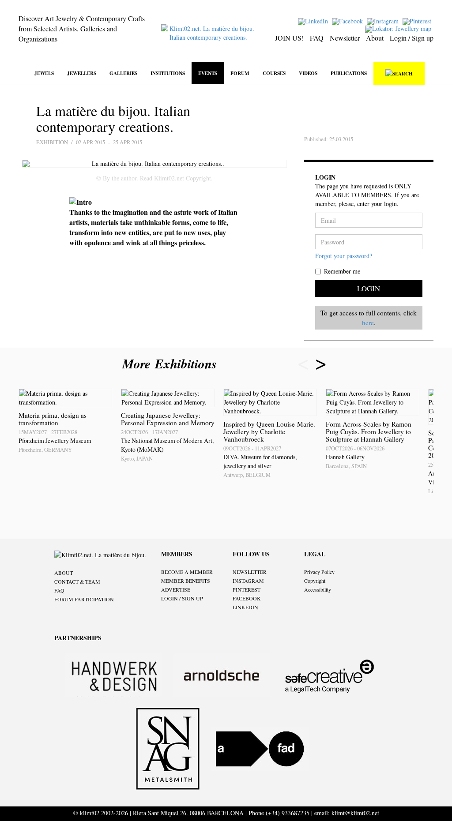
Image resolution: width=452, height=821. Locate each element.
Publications (349, 73)
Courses (274, 73)
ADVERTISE (175, 589)
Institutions (168, 73)
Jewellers (81, 73)
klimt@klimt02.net (355, 813)
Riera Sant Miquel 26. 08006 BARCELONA (188, 813)
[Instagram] (384, 20)
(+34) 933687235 (287, 813)
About (375, 37)
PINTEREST (246, 589)
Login (368, 288)
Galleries (123, 73)
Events (207, 73)
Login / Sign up (411, 37)
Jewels (44, 73)
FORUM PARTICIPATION (84, 599)
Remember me (342, 271)
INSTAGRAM (248, 580)
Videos (308, 73)
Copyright (314, 580)
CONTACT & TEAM (77, 581)
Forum (239, 73)
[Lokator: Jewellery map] (399, 28)
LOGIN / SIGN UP (182, 598)
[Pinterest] (418, 20)
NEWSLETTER (250, 571)
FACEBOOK (247, 598)
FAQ (317, 37)
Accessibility (317, 589)
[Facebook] (348, 20)
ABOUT (63, 572)
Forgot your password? (343, 255)
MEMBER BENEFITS (185, 580)
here (368, 322)
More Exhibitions (171, 363)
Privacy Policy (319, 571)
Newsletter (345, 37)
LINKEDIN (245, 607)
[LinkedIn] (314, 20)
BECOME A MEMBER (187, 571)
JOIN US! (289, 37)
